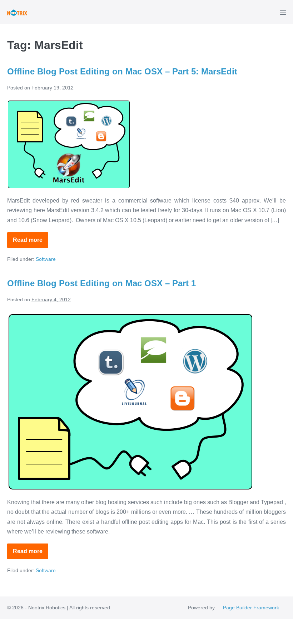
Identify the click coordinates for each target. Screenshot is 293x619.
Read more (30, 242)
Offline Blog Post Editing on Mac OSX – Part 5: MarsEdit (122, 71)
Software (46, 259)
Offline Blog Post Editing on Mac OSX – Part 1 (101, 283)
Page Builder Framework (251, 607)
